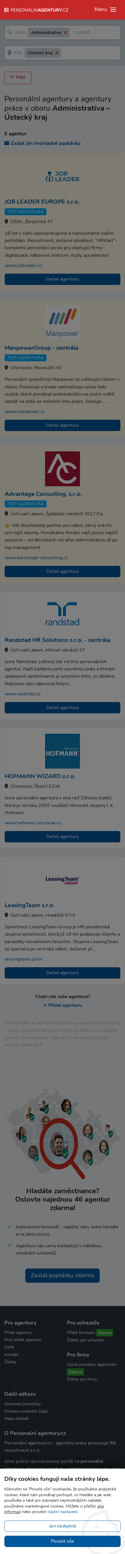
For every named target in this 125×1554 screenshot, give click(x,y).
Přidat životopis (81, 1332)
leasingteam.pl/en (23, 959)
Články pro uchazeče (85, 1340)
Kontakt (11, 1354)
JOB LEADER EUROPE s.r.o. (42, 202)
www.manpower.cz (24, 411)
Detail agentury (62, 279)
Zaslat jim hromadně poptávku (46, 143)
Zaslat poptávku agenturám (92, 1364)
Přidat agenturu (65, 1005)
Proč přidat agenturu (23, 1340)
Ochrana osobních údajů (26, 1411)
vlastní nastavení (62, 1511)
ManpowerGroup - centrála (41, 348)
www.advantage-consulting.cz (36, 558)
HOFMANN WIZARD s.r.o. (40, 776)
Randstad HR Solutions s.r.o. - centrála (57, 640)
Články (10, 1362)
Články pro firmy (82, 1379)
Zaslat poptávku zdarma (62, 1275)
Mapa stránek (16, 1418)
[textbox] (75, 32)
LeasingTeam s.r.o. (30, 905)
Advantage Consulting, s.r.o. (43, 494)
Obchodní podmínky (22, 1404)
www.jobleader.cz (23, 265)
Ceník (9, 1347)
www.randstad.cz (22, 694)
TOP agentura (26, 212)
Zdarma (104, 1333)
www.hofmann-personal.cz (33, 823)
